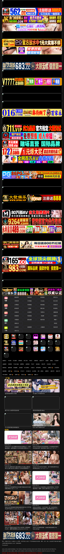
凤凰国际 (10, 364)
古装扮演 (17, 312)
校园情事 (29, 327)
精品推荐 (17, 297)
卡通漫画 (17, 319)
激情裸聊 (4, 371)
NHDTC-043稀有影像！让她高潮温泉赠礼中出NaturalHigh (45, 528)
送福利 (47, 360)
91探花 (29, 308)
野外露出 (55, 308)
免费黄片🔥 (30, 374)
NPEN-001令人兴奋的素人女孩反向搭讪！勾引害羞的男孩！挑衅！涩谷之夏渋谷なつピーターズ (46, 487)
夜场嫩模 (15, 367)
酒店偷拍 (38, 364)
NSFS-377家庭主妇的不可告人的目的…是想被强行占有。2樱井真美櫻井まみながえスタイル (17, 528)
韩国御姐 (29, 304)
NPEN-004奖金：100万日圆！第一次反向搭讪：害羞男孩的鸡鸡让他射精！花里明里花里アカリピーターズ (46, 508)
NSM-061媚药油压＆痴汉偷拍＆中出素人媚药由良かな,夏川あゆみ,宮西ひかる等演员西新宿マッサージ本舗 (17, 468)
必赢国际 (4, 364)
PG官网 (9, 360)
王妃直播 (49, 364)
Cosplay (42, 301)
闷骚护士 (55, 315)
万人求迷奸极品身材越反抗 (12, 427)
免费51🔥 (10, 371)
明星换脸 (29, 315)
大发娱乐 (33, 367)
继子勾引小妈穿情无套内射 (12, 410)
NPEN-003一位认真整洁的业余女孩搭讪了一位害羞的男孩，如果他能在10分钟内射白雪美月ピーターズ (18, 448)
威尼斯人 (4, 360)
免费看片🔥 (50, 367)
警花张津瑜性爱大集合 (39, 410)
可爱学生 (43, 312)
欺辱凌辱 (17, 308)
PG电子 (30, 360)
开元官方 (22, 371)
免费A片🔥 (17, 374)
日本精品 (29, 301)
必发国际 (21, 367)
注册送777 (41, 360)
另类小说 (17, 330)
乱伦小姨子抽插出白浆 (39, 427)
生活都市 (17, 327)
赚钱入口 (36, 374)
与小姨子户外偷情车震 (39, 393)
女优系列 (29, 312)
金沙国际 (34, 371)
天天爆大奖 (28, 371)
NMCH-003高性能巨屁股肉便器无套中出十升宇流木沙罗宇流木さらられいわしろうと (18, 507)
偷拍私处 (4, 367)
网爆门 (55, 319)
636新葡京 (57, 367)
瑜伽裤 (42, 315)
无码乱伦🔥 (16, 371)
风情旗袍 (17, 315)
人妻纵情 (43, 327)
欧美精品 (43, 297)
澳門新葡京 (38, 367)
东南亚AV (55, 304)
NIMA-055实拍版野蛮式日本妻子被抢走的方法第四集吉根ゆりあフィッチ (18, 487)
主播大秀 (43, 364)
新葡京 (51, 360)
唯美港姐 (43, 304)
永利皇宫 (44, 367)
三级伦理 (17, 301)
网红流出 (43, 308)
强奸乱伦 (29, 297)
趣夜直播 (10, 367)
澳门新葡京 (26, 367)
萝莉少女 (55, 297)
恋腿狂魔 (55, 312)
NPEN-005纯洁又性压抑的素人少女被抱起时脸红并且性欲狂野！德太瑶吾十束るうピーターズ (46, 447)
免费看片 (47, 371)
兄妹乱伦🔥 (23, 374)
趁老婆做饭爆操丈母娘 (11, 393)
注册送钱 (36, 360)
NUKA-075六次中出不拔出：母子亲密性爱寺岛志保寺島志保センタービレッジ (46, 467)
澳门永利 (26, 360)
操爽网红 (22, 364)
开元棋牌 (15, 360)
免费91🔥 (11, 374)
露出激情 (29, 319)
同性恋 (55, 323)
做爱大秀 (52, 371)
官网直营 (20, 360)
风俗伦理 (55, 327)
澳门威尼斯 (5, 374)
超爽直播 (28, 364)
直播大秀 (58, 371)
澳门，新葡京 (40, 371)
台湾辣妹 (17, 304)
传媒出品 (17, 323)
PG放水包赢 (16, 364)
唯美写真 (43, 319)
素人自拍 (55, 301)
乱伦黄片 (54, 364)
